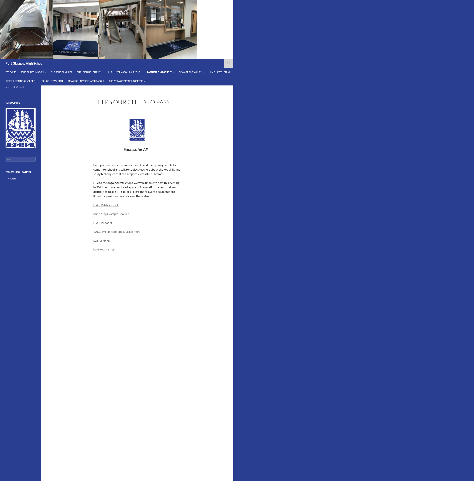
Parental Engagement (159, 72)
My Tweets (11, 178)
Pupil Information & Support (124, 72)
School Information (32, 72)
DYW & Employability (190, 72)
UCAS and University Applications (86, 81)
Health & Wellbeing (219, 72)
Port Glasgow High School (24, 63)
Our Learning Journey (89, 72)
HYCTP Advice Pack (106, 205)
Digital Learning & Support (20, 81)
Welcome (11, 72)
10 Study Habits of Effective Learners (116, 231)
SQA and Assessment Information (127, 81)
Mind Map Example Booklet (111, 214)
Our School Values (61, 72)
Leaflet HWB (101, 240)
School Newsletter (53, 81)
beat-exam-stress (104, 249)
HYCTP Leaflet (102, 222)
